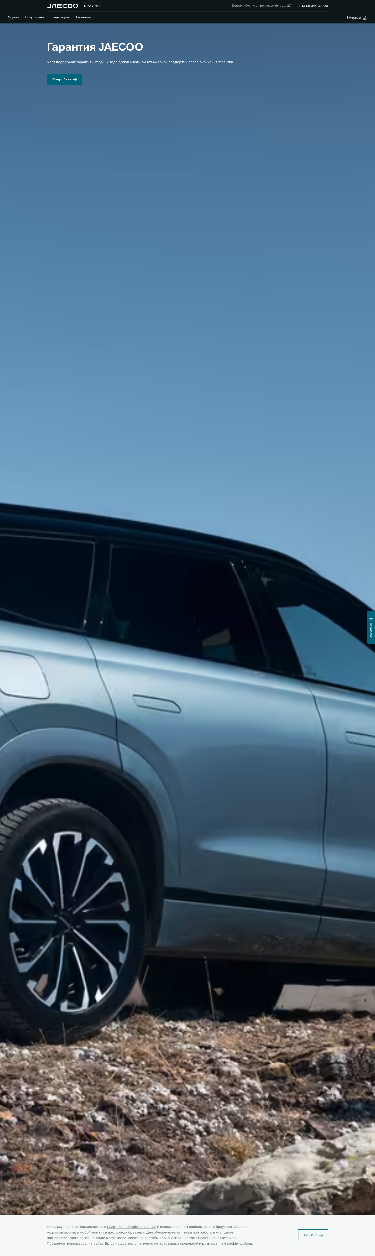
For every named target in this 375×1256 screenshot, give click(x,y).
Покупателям (35, 17)
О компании (83, 17)
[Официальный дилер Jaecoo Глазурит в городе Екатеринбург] (62, 6)
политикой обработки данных (131, 1227)
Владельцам (59, 17)
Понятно (311, 1235)
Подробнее (61, 79)
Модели (13, 17)
